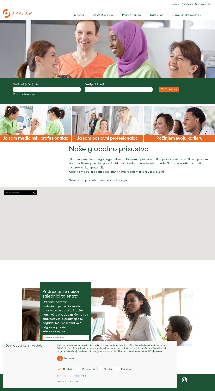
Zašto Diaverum (103, 15)
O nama (79, 15)
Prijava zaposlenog (204, 4)
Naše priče (156, 15)
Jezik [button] (174, 4)
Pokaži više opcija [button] (24, 94)
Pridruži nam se (131, 15)
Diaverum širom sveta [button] (186, 15)
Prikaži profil (187, 4)
